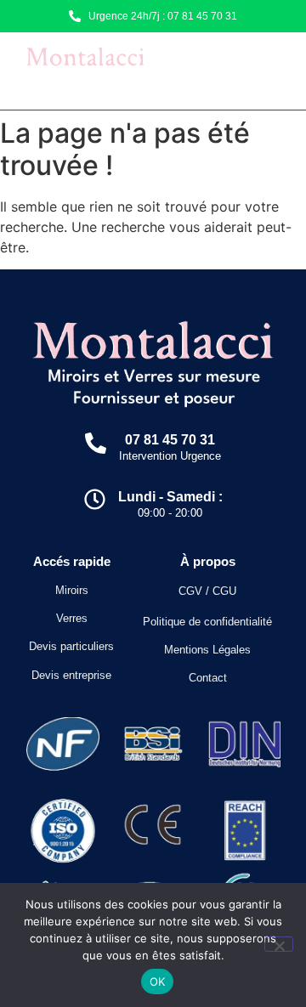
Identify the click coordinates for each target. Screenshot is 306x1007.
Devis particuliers (71, 646)
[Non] (278, 944)
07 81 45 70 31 (170, 440)
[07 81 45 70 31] (95, 445)
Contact (208, 677)
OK (158, 981)
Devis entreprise (71, 675)
